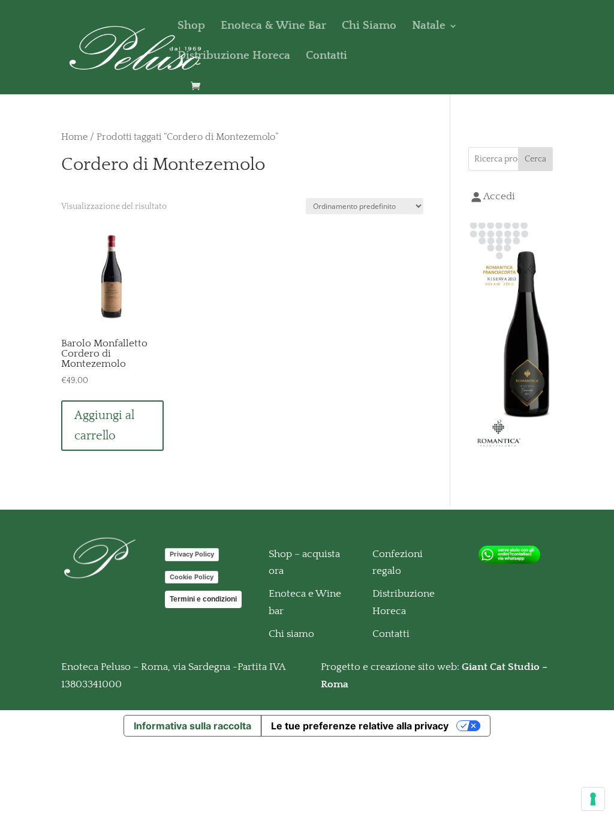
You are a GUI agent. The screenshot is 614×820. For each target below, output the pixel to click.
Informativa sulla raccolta (192, 726)
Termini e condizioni (203, 599)
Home (74, 137)
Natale (429, 27)
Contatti (326, 57)
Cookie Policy (191, 577)
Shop (191, 27)
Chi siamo (291, 634)
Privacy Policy (192, 554)
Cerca (535, 159)
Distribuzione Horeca (233, 57)
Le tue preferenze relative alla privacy (360, 726)
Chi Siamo (369, 27)
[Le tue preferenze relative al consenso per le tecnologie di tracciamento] (593, 799)
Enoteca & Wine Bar (273, 27)
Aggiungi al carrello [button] (104, 425)
